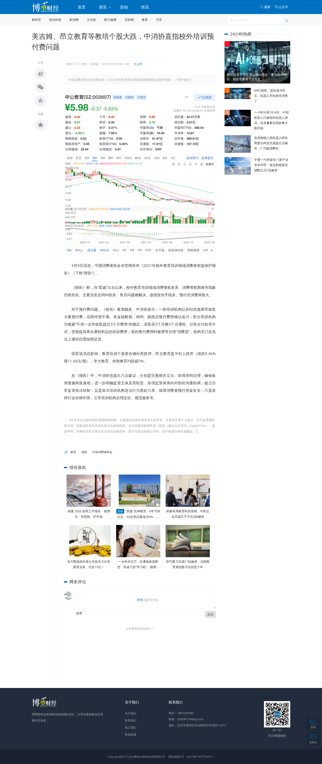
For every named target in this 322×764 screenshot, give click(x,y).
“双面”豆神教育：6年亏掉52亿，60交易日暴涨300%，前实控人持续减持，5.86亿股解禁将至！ (138, 514)
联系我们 (130, 720)
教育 (145, 20)
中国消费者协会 (102, 452)
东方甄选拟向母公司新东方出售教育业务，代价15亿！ (88, 564)
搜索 (267, 7)
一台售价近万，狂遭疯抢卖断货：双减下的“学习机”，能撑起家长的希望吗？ (138, 564)
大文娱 (91, 20)
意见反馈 (130, 734)
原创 (124, 7)
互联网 (129, 20)
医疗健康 (110, 20)
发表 (210, 614)
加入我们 (130, 727)
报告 (84, 452)
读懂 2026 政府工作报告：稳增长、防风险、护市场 (88, 514)
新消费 (74, 20)
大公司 (138, 64)
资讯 (103, 7)
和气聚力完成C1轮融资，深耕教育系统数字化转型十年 (188, 564)
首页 (82, 7)
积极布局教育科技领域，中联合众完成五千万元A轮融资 (187, 514)
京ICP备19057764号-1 (200, 757)
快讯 (145, 7)
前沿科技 (55, 20)
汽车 (159, 20)
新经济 (36, 20)
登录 (140, 600)
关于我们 (130, 713)
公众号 (283, 7)
